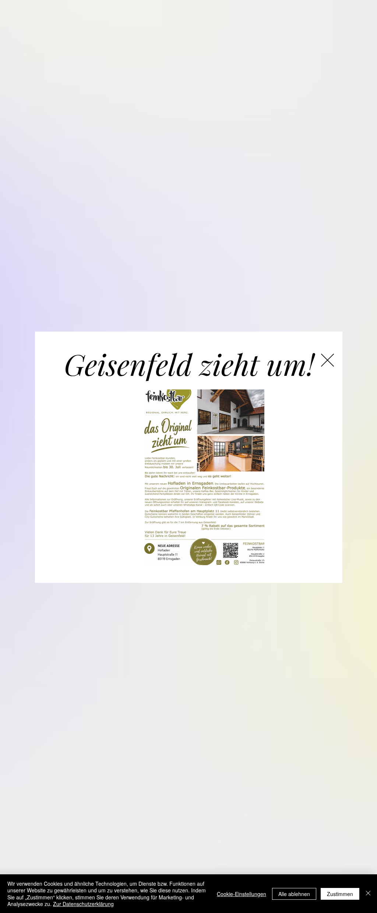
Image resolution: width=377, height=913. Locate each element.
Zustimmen (340, 894)
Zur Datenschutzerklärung (83, 903)
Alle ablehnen (294, 894)
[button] (327, 360)
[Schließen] (368, 893)
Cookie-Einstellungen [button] (241, 894)
